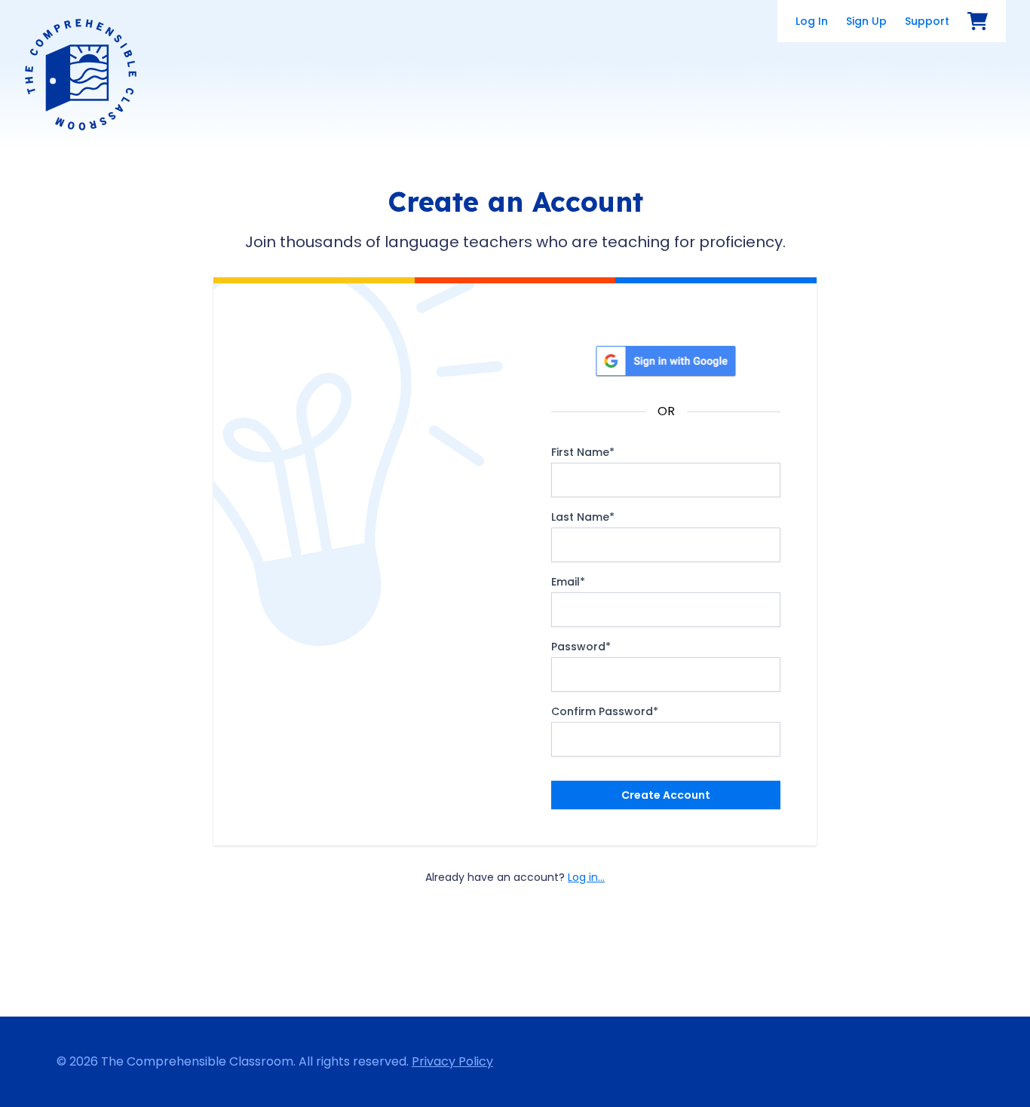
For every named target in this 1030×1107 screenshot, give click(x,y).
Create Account (665, 795)
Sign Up (866, 21)
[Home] (80, 74)
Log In (811, 21)
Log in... (586, 877)
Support (927, 21)
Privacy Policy (452, 1061)
